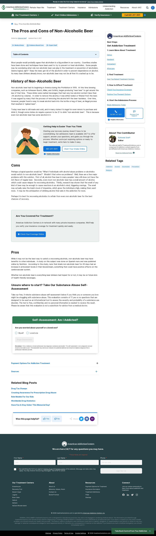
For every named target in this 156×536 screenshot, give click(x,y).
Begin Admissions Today (116, 105)
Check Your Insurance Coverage (119, 90)
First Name (18, 458)
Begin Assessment (24, 340)
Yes (47, 419)
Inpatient (110, 59)
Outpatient (111, 64)
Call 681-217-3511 (132, 15)
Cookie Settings (80, 533)
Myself (21, 333)
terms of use (48, 469)
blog (16, 24)
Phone (102, 458)
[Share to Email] (92, 419)
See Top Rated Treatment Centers (120, 79)
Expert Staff (53, 45)
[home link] (12, 24)
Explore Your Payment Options (119, 94)
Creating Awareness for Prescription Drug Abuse (33, 392)
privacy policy (60, 469)
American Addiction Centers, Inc (94, 513)
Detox (109, 55)
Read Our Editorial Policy (124, 153)
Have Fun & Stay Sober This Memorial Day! (30, 405)
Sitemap (48, 533)
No (58, 419)
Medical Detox (19, 45)
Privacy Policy (57, 533)
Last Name (61, 458)
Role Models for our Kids (22, 397)
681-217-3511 (52, 149)
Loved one (34, 333)
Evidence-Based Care (36, 45)
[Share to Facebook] (87, 419)
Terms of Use (68, 533)
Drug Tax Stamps (19, 388)
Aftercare (111, 68)
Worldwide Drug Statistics (23, 401)
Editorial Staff (22, 38)
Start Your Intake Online (95, 2)
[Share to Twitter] (81, 419)
